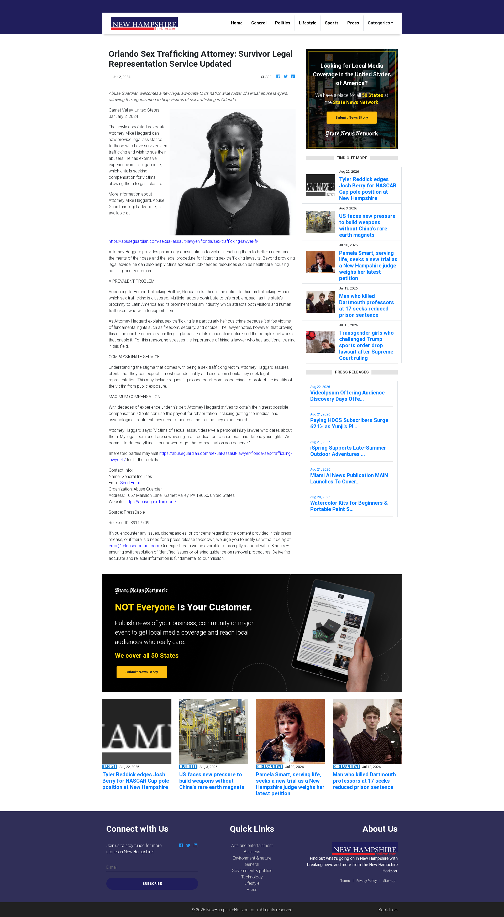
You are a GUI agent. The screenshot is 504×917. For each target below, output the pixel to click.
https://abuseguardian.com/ (150, 501)
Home (239, 22)
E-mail (111, 867)
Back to (386, 909)
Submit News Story (351, 117)
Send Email (130, 482)
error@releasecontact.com (134, 545)
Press (353, 22)
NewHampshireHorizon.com (232, 909)
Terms (345, 880)
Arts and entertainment (252, 845)
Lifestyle (307, 22)
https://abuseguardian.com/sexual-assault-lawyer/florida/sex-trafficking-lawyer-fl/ (183, 241)
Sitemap (389, 880)
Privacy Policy (366, 880)
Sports (332, 22)
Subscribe (152, 883)
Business (252, 851)
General (258, 22)
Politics (282, 22)
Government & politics (252, 870)
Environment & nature (252, 858)
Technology (252, 876)
